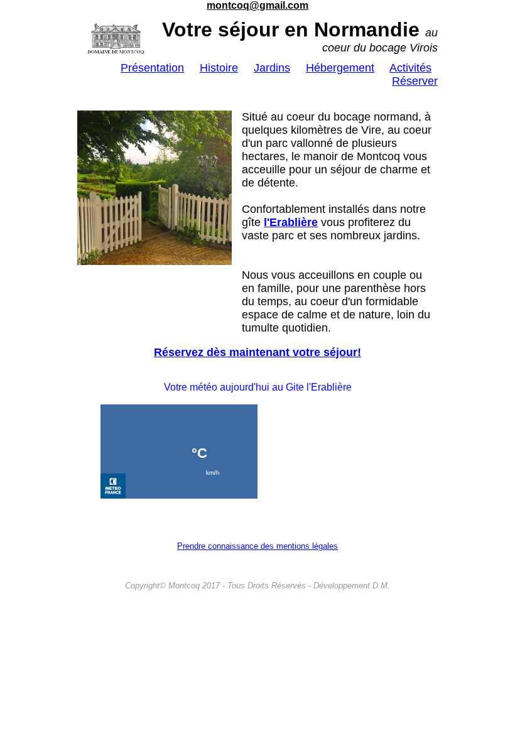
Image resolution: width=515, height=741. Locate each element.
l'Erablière (291, 222)
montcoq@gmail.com (257, 5)
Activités (410, 68)
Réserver (415, 81)
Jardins (272, 68)
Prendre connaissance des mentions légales (257, 546)
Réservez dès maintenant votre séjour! (257, 352)
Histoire (219, 68)
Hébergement (340, 68)
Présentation (152, 68)
